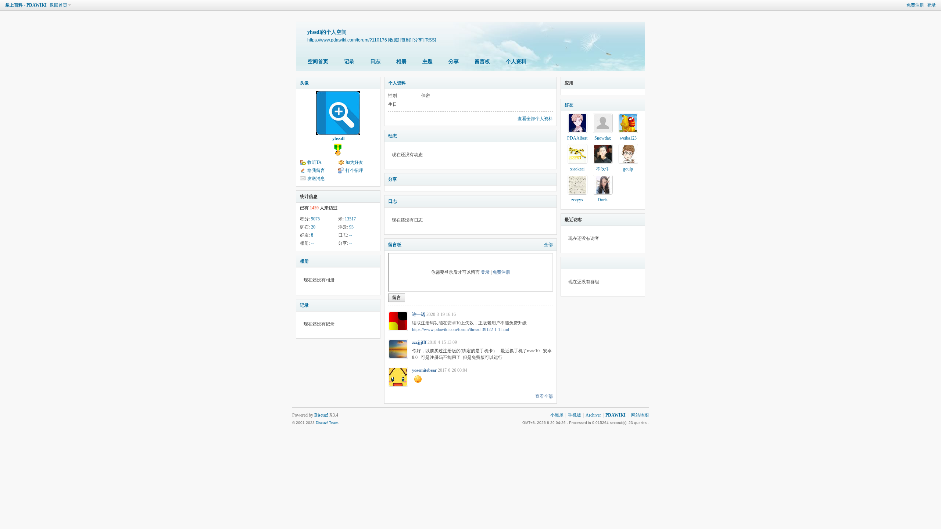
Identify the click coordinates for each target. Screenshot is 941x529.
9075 (315, 219)
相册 (401, 61)
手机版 (574, 415)
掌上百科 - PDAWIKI (26, 5)
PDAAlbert (577, 138)
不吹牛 (602, 169)
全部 (548, 244)
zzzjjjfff (419, 342)
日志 (375, 61)
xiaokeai (577, 169)
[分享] (417, 39)
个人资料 (516, 61)
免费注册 (915, 5)
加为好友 (354, 162)
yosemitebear (424, 370)
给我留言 (316, 170)
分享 (453, 61)
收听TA (314, 162)
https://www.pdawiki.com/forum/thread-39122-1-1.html (460, 329)
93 (351, 227)
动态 (392, 135)
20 (313, 227)
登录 (931, 5)
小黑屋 (556, 415)
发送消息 (316, 178)
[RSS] (430, 39)
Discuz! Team (327, 423)
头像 (304, 83)
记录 (349, 61)
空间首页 (318, 61)
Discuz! (321, 415)
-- (350, 235)
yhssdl (338, 138)
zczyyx (577, 199)
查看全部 (544, 396)
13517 (350, 219)
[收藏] (393, 39)
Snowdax (602, 138)
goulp (628, 169)
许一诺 (418, 314)
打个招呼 (354, 170)
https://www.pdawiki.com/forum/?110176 (347, 39)
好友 (569, 105)
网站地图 (640, 415)
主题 (427, 61)
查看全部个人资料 (535, 118)
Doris (603, 199)
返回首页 (58, 5)
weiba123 (628, 138)
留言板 (482, 61)
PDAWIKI (615, 415)
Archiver (593, 415)
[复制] (405, 39)
